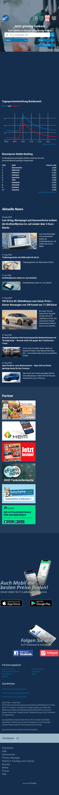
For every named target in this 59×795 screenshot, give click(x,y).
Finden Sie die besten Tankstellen (14, 689)
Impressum (7, 747)
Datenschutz (8, 754)
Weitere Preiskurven (49, 144)
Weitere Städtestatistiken (47, 192)
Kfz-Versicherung (8, 669)
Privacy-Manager (11, 757)
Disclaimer (8, 738)
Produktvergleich (38, 669)
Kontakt (6, 764)
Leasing (5, 676)
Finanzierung (7, 674)
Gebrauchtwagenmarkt (10, 672)
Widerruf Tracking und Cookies (18, 761)
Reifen (34, 674)
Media (5, 767)
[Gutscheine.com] (19, 493)
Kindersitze (36, 672)
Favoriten (46, 45)
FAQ (4, 774)
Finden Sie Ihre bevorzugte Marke (14, 697)
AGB (4, 751)
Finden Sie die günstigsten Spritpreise (16, 693)
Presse (5, 770)
